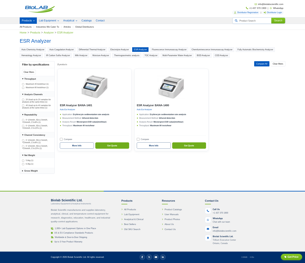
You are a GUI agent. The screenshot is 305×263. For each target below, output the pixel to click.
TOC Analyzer (151, 55)
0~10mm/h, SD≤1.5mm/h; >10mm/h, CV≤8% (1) (35, 121)
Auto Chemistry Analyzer (32, 49)
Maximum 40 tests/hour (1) (37, 84)
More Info (76, 145)
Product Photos (172, 219)
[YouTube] (156, 257)
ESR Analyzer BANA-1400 (153, 105)
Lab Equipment (48, 20)
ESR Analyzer (140, 49)
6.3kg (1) (29, 164)
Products (27, 20)
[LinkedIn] (163, 257)
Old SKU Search (132, 229)
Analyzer (49, 32)
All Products (26, 27)
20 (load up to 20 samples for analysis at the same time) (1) (36, 100)
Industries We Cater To (47, 27)
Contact (100, 20)
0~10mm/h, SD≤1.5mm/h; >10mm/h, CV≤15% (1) (35, 127)
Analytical (69, 20)
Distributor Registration (247, 12)
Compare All (261, 64)
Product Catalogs (173, 209)
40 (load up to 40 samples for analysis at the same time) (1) (36, 106)
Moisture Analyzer (100, 55)
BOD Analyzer (203, 55)
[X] (149, 257)
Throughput (30, 79)
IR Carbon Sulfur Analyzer (58, 55)
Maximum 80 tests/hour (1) (37, 87)
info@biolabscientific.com (270, 4)
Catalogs (86, 20)
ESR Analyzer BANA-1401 (76, 105)
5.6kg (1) (29, 160)
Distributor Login (274, 12)
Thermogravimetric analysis (126, 55)
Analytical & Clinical (133, 219)
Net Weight (29, 155)
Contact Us (170, 229)
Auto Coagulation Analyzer (61, 49)
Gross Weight (31, 171)
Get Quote (112, 145)
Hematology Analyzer (31, 55)
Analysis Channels (33, 94)
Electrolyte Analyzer (119, 49)
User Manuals (172, 214)
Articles (67, 27)
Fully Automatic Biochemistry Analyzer (255, 49)
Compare (68, 139)
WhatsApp (278, 8)
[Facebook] (142, 257)
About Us (169, 224)
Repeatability (30, 115)
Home (23, 32)
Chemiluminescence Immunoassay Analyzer (212, 49)
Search (278, 20)
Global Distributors (84, 27)
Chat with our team (221, 222)
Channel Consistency (34, 135)
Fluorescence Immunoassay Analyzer (169, 49)
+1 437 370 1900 (257, 8)
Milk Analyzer (81, 55)
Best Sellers (130, 224)
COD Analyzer (221, 55)
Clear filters (29, 72)
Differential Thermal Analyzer (92, 49)
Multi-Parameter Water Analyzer (177, 55)
